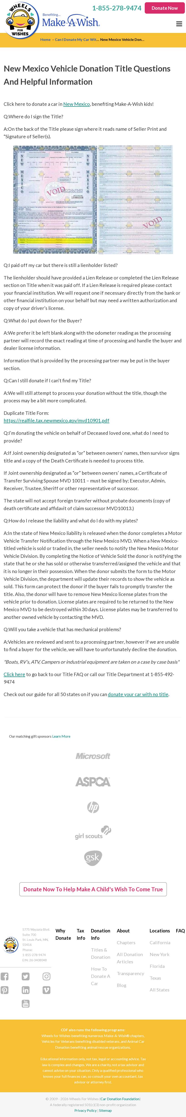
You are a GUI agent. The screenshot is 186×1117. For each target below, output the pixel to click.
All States (159, 989)
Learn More (61, 736)
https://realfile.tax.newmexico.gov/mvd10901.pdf (56, 420)
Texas (155, 978)
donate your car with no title (138, 694)
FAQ (180, 930)
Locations (160, 930)
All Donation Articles (130, 957)
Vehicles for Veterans (58, 1041)
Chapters (126, 942)
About (123, 930)
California (160, 942)
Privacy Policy (85, 1110)
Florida (157, 966)
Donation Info (100, 934)
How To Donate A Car (100, 976)
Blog (121, 985)
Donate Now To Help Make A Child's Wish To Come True (93, 889)
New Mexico (76, 104)
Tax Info (81, 934)
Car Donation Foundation (120, 1099)
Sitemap (105, 1110)
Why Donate (63, 934)
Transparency (130, 973)
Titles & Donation (100, 953)
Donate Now (165, 8)
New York (159, 954)
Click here (14, 674)
